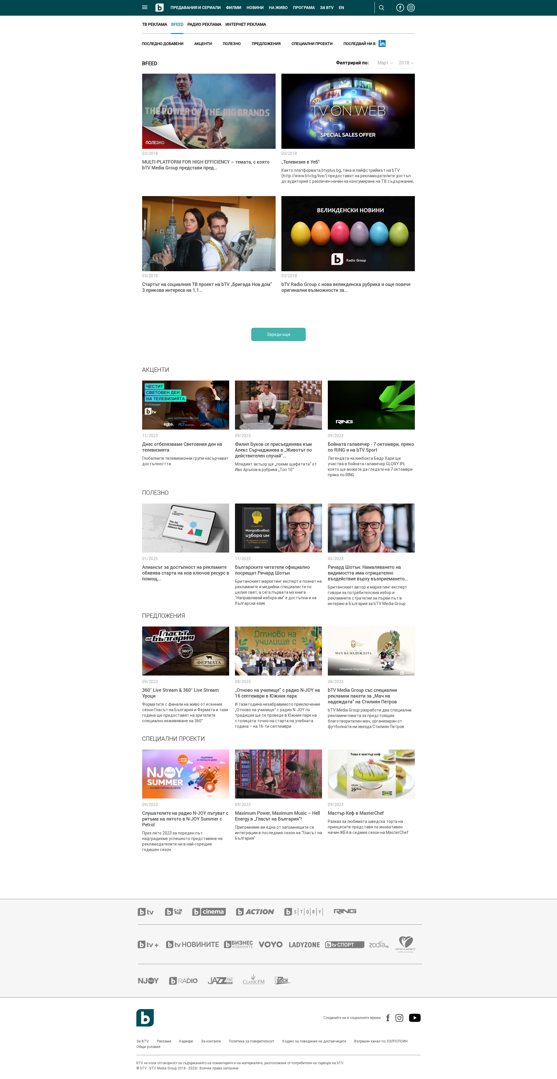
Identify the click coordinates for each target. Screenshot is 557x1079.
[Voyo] (274, 944)
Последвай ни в (359, 43)
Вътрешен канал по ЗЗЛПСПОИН (381, 1041)
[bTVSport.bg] (347, 944)
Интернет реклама (245, 24)
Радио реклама (204, 24)
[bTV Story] (308, 912)
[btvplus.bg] (151, 944)
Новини (255, 7)
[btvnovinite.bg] (194, 944)
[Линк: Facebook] (385, 1017)
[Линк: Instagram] (396, 1018)
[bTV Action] (260, 912)
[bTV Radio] (188, 981)
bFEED (177, 24)
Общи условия (148, 1047)
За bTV (327, 7)
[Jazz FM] (225, 980)
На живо (278, 7)
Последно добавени (162, 43)
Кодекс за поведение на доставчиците (314, 1041)
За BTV (142, 1041)
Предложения (266, 43)
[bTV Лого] (145, 1018)
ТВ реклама (154, 24)
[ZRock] (288, 981)
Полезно (232, 43)
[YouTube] (412, 1018)
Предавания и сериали (196, 7)
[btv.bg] (151, 912)
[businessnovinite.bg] (241, 944)
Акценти (203, 43)
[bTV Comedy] (178, 912)
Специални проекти (312, 43)
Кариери (186, 1041)
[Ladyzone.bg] (307, 944)
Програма (304, 7)
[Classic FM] (259, 981)
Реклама (164, 1041)
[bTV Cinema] (214, 912)
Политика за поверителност (251, 1041)
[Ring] (350, 912)
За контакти (211, 1041)
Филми (233, 7)
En (341, 7)
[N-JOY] (153, 981)
